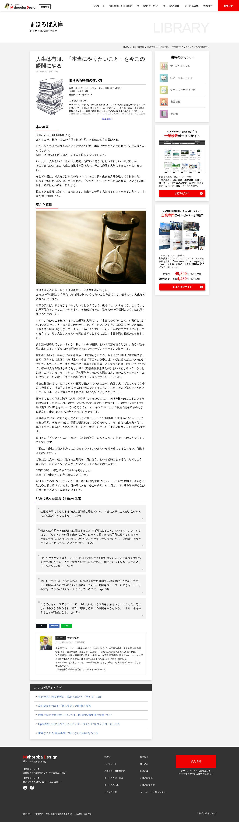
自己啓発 (151, 47)
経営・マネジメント (181, 78)
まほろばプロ (182, 193)
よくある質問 (191, 6)
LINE (67, 626)
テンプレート (98, 6)
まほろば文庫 (138, 47)
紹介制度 (144, 771)
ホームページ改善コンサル (152, 792)
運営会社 (208, 6)
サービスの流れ (171, 6)
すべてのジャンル (180, 66)
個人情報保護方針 (83, 814)
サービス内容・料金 (147, 6)
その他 (174, 113)
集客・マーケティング (182, 89)
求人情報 (196, 761)
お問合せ (228, 6)
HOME (126, 47)
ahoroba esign (40, 757)
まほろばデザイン (182, 286)
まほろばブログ (147, 785)
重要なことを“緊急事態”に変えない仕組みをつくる (68, 733)
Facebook (54, 626)
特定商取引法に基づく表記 (59, 814)
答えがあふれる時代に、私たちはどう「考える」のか (70, 696)
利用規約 (39, 814)
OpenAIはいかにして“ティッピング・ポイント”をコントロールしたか (79, 723)
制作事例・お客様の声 (121, 6)
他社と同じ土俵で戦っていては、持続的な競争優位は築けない (75, 714)
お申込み (144, 764)
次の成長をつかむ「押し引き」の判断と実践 (64, 705)
